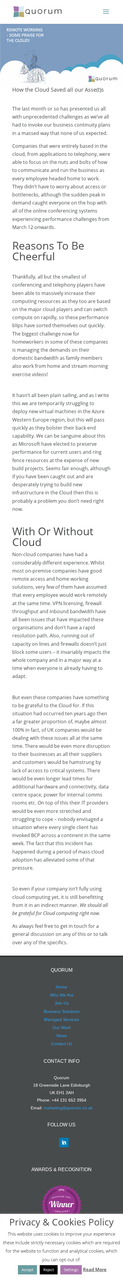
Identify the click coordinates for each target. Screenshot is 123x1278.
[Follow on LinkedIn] (64, 1142)
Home (61, 987)
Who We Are (61, 995)
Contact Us (61, 1043)
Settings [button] (71, 1269)
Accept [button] (27, 1269)
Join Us (62, 1003)
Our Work (62, 1027)
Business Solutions (61, 1011)
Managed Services (61, 1019)
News (61, 1035)
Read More (95, 1269)
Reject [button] (48, 1269)
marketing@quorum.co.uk (68, 1107)
